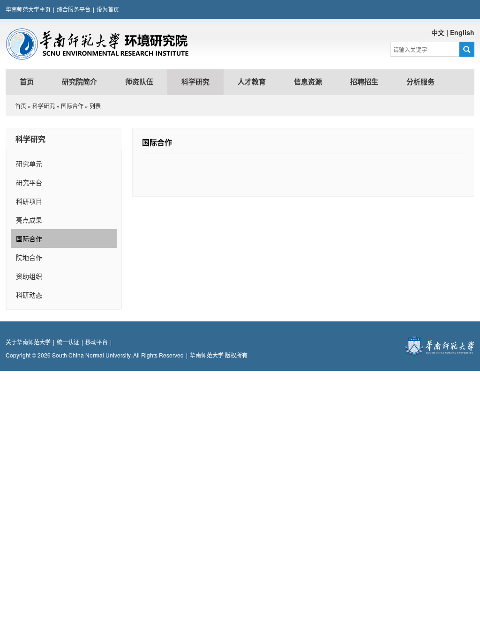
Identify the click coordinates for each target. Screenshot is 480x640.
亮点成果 (29, 219)
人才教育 (252, 82)
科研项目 (29, 201)
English (462, 32)
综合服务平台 (73, 9)
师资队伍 (139, 82)
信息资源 (308, 82)
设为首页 (108, 9)
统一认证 (68, 342)
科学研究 (195, 82)
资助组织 (29, 276)
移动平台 (96, 342)
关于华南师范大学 (28, 342)
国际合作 (72, 106)
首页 (27, 82)
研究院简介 (79, 82)
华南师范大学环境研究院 (97, 44)
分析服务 (420, 82)
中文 (437, 32)
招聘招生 (364, 82)
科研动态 (29, 294)
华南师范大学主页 (28, 9)
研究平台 (29, 182)
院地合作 (29, 257)
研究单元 (29, 163)
